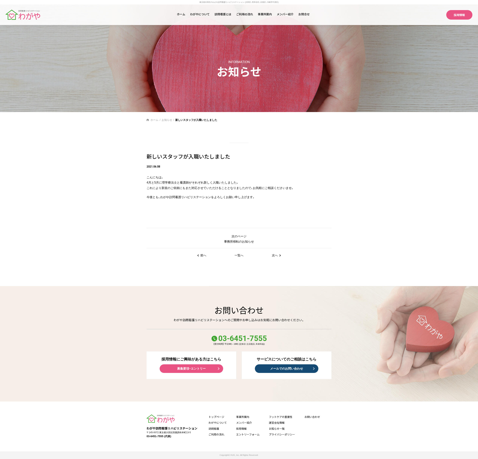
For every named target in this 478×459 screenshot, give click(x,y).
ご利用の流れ (244, 14)
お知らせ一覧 (277, 428)
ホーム (181, 14)
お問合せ (304, 14)
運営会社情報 (277, 422)
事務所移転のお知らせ (239, 241)
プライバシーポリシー (282, 434)
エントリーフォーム (248, 434)
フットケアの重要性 (280, 417)
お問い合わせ (312, 417)
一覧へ (239, 255)
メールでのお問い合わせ (286, 368)
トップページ (216, 417)
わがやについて (200, 14)
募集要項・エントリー (191, 368)
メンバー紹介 (285, 14)
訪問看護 (214, 428)
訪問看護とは (223, 14)
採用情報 (459, 15)
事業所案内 (265, 14)
